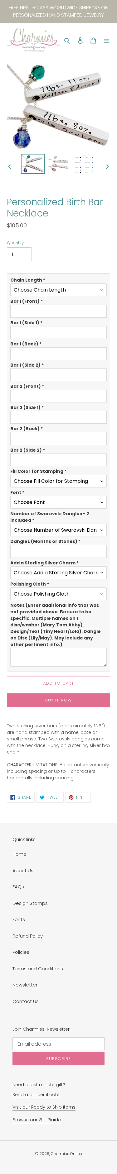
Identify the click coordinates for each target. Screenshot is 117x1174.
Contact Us (25, 1001)
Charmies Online (66, 1153)
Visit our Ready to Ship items (44, 1107)
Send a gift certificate (36, 1094)
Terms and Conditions (37, 968)
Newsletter (24, 985)
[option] (33, 164)
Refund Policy (27, 936)
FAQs (18, 886)
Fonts (18, 919)
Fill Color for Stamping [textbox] (38, 471)
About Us (22, 870)
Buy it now (58, 700)
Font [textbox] (17, 492)
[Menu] (106, 40)
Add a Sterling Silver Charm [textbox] (44, 563)
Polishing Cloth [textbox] (29, 584)
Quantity (15, 243)
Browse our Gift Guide (36, 1120)
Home (19, 854)
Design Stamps (30, 903)
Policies (20, 952)
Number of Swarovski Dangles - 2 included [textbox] (49, 517)
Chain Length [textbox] (27, 280)
